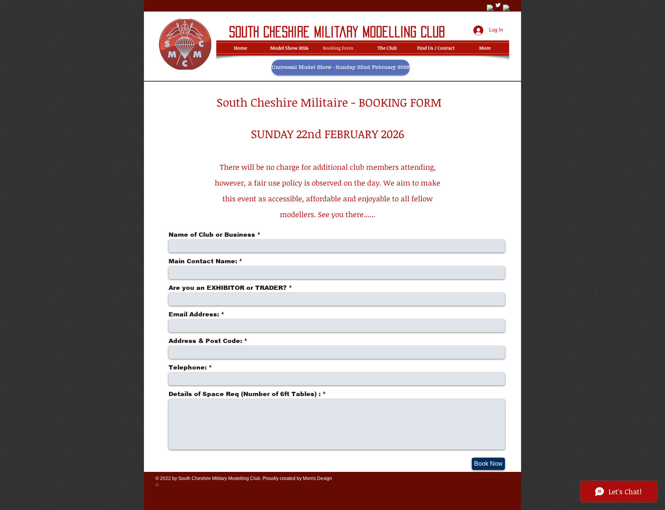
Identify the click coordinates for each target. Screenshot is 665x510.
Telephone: (188, 368)
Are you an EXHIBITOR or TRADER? (228, 288)
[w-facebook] (490, 8)
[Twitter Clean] (498, 5)
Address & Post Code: (205, 341)
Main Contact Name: (203, 261)
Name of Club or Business (212, 235)
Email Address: (194, 314)
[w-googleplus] (506, 8)
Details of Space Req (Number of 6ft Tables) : (245, 394)
